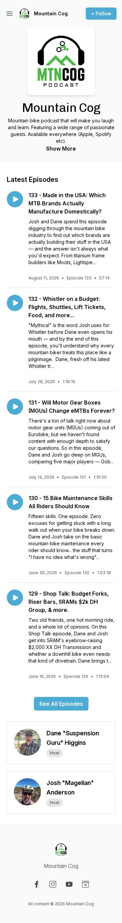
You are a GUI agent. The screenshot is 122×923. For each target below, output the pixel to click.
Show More (61, 148)
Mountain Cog (51, 13)
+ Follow (101, 13)
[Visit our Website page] (85, 884)
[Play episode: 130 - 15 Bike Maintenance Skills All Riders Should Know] (15, 502)
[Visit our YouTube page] (69, 884)
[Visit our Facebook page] (36, 884)
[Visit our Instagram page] (52, 884)
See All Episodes (61, 703)
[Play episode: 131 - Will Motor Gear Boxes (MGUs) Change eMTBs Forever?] (15, 406)
